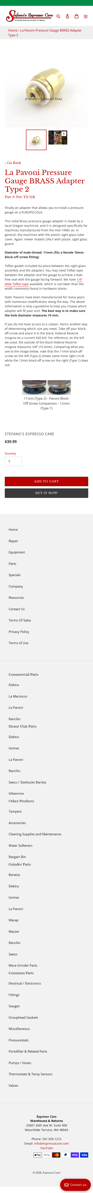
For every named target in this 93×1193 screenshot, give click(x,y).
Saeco (13, 954)
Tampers (15, 811)
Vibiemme (16, 793)
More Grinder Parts (23, 965)
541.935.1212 (51, 1139)
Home (12, 30)
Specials (15, 575)
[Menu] (85, 16)
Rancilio (14, 719)
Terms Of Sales (20, 620)
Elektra (14, 685)
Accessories (17, 823)
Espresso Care (51, 1172)
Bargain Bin (17, 857)
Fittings (14, 995)
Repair (13, 541)
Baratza (14, 874)
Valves (13, 1085)
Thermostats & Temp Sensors (30, 1074)
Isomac (14, 748)
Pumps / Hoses (20, 1063)
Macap (13, 920)
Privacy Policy (19, 631)
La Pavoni (16, 707)
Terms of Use (18, 643)
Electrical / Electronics (25, 983)
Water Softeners (20, 845)
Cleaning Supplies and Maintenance (35, 834)
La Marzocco (18, 696)
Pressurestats (19, 1040)
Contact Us (17, 609)
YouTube (46, 1148)
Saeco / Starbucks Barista (27, 782)
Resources (16, 597)
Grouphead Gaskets (23, 1017)
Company (16, 586)
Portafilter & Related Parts (28, 1051)
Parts (12, 563)
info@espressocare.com (51, 1143)
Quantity (10, 453)
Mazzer (14, 931)
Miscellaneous (19, 1028)
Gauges (14, 1006)
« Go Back (13, 163)
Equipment (17, 552)
